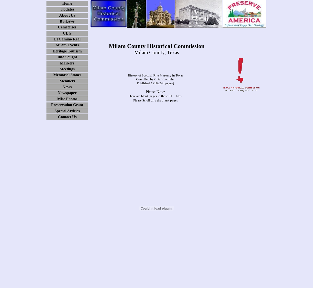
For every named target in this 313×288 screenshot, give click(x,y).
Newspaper (67, 93)
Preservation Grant (67, 105)
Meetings (67, 69)
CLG (67, 33)
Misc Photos (67, 99)
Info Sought (67, 57)
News (67, 87)
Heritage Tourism (67, 51)
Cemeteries (67, 27)
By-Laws (67, 21)
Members (67, 81)
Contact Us (67, 117)
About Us (67, 15)
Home (67, 3)
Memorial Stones (67, 75)
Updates (67, 9)
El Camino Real (67, 39)
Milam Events (67, 45)
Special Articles (67, 111)
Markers (67, 63)
